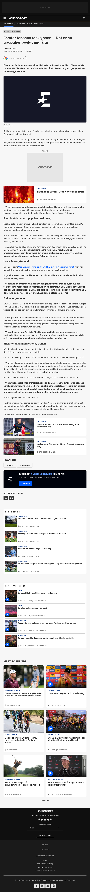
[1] (39, 819)
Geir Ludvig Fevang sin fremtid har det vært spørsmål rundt (46, 267)
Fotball (7, 31)
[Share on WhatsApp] (11, 498)
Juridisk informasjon (45, 867)
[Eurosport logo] (18, 18)
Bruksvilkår (45, 860)
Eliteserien (16, 31)
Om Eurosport (45, 849)
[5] (50, 819)
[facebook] (36, 886)
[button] (5, 18)
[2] (42, 819)
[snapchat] (47, 886)
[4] (47, 819)
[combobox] (45, 827)
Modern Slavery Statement (45, 871)
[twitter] (42, 886)
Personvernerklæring (45, 864)
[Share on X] (6, 498)
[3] (45, 819)
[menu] (84, 18)
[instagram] (53, 886)
